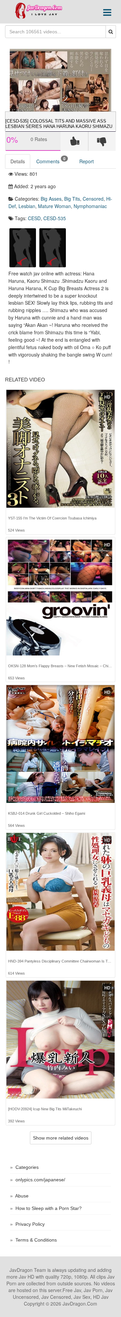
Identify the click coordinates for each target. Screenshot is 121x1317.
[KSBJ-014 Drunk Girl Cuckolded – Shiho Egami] (60, 744)
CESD (34, 218)
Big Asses (51, 198)
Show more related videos (60, 1138)
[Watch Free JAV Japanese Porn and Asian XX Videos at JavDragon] (41, 11)
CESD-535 (54, 218)
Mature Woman (54, 206)
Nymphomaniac (90, 206)
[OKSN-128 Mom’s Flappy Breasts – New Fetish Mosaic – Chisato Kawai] (60, 596)
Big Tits (72, 198)
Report (86, 161)
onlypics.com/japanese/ (40, 1179)
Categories (27, 1167)
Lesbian (26, 206)
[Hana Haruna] (22, 247)
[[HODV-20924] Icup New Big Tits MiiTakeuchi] (60, 1040)
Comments (51, 160)
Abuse (22, 1195)
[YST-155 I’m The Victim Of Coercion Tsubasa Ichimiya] (60, 449)
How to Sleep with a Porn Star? (48, 1208)
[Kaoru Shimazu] (52, 247)
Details (17, 161)
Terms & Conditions (36, 1240)
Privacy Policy (30, 1224)
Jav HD (26, 1276)
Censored (93, 198)
